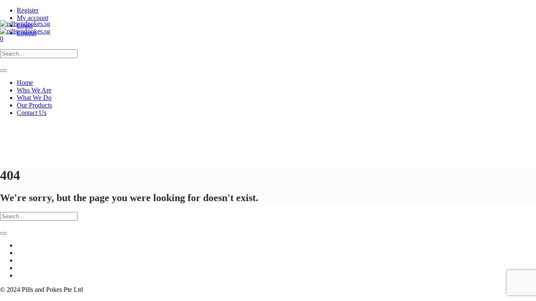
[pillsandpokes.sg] (25, 27)
